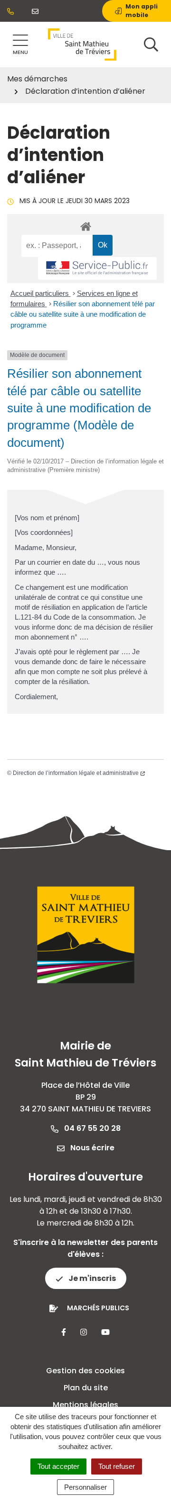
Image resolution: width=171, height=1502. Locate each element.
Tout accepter (58, 1466)
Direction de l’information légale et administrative (76, 773)
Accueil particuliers (40, 293)
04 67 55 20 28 (91, 1128)
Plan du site (86, 1387)
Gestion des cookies (85, 1370)
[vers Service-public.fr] (97, 268)
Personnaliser (85, 1487)
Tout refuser (116, 1466)
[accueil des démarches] (85, 224)
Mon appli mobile (141, 10)
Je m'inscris (91, 1278)
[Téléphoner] (12, 11)
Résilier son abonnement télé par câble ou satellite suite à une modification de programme (82, 314)
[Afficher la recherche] (151, 44)
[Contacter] (37, 11)
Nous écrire (91, 1147)
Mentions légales (85, 1404)
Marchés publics (98, 1308)
